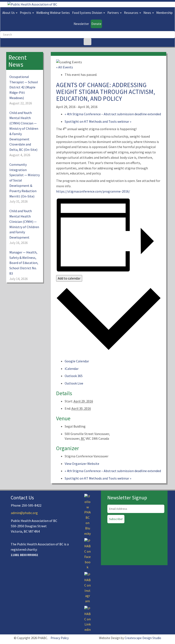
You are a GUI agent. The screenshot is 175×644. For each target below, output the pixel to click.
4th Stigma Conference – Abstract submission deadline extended (113, 114)
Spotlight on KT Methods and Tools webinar (98, 121)
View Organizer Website (82, 463)
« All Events (64, 67)
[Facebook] (87, 554)
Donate (96, 24)
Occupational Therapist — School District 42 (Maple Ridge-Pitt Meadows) (23, 87)
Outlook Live (74, 383)
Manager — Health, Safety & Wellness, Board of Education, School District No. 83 (23, 262)
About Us (8, 13)
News (147, 13)
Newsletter (81, 24)
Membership (164, 13)
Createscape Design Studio (143, 638)
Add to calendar (69, 278)
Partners (113, 13)
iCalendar (72, 368)
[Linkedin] (87, 619)
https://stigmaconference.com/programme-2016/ (93, 191)
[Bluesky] (87, 514)
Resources (131, 13)
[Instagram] (87, 587)
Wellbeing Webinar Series (53, 13)
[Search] (87, 41)
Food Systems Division (87, 13)
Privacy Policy (60, 638)
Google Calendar (77, 361)
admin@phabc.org (24, 513)
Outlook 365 (74, 376)
